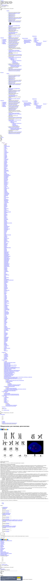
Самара (5, 296)
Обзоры (35, 41)
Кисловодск (6, 219)
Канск (5, 213)
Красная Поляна (7, 226)
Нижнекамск (6, 255)
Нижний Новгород (7, 256)
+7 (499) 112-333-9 (4, 564)
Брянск (5, 172)
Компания (2, 37)
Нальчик (5, 250)
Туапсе (5, 324)
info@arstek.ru (2, 414)
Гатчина (5, 185)
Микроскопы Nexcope (12, 29)
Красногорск (6, 227)
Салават (5, 295)
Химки (5, 335)
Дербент (5, 190)
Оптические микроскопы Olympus (14, 13)
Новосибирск (6, 261)
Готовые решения (25, 38)
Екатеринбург (6, 197)
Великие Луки (6, 174)
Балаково (5, 161)
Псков (5, 283)
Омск (5, 272)
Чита (5, 342)
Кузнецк (5, 231)
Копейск (5, 223)
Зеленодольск (6, 202)
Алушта (5, 151)
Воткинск (5, 184)
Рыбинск (5, 292)
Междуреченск (6, 241)
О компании (4, 39)
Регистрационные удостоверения (39, 43)
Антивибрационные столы (13, 45)
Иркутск (5, 206)
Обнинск (5, 269)
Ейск (5, 196)
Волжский (6, 180)
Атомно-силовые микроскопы (13, 43)
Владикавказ (6, 176)
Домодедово (6, 194)
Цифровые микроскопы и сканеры (14, 28)
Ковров (5, 220)
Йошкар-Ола (6, 208)
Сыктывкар (6, 318)
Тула (5, 325)
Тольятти (5, 322)
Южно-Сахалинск (7, 348)
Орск (5, 275)
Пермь (5, 278)
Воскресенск (6, 183)
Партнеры (4, 40)
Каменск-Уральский (7, 211)
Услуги (1, 547)
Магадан (5, 237)
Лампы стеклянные (13, 58)
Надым (5, 248)
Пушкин (5, 284)
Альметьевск (6, 152)
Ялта (5, 349)
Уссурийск (6, 329)
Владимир (6, 177)
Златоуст (5, 203)
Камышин (6, 212)
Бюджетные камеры (3, 554)
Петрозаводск (6, 279)
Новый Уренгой (6, 266)
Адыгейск (6, 148)
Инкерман (6, 205)
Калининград (6, 210)
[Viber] (3, 429)
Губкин (5, 189)
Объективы (12, 59)
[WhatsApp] (5, 429)
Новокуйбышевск (7, 258)
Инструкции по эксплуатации (38, 45)
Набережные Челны (7, 247)
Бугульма (5, 173)
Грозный (5, 188)
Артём (5, 158)
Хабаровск (6, 333)
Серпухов (5, 304)
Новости (35, 38)
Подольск (5, 280)
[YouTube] (2, 418)
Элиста (5, 346)
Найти (1, 571)
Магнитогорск (6, 238)
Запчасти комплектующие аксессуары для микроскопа (15, 380)
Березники (6, 168)
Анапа (5, 153)
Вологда (5, 181)
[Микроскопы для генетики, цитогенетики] (23, 459)
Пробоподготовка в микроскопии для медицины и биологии (15, 66)
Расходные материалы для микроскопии (15, 54)
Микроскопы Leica (12, 16)
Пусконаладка (2, 548)
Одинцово (6, 270)
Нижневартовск (6, 254)
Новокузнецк (6, 257)
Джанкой (5, 191)
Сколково (5, 306)
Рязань (5, 293)
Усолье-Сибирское (7, 328)
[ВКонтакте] (1, 429)
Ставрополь (6, 311)
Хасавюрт (5, 334)
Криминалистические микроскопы (14, 70)
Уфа (5, 331)
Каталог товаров (3, 551)
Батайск (5, 164)
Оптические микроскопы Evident (14, 102)
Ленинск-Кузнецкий (7, 234)
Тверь (5, 320)
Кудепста (5, 230)
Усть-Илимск (6, 330)
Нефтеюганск (6, 253)
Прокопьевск (6, 281)
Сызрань (5, 317)
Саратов (5, 298)
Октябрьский (6, 271)
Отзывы (3, 104)
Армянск (5, 157)
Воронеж (5, 182)
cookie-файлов (7, 578)
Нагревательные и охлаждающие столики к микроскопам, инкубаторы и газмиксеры (15, 51)
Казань (5, 209)
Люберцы (5, 236)
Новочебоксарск (7, 263)
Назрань (5, 249)
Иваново (5, 204)
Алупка (5, 150)
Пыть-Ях (5, 286)
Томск (5, 323)
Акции (35, 37)
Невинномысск (6, 251)
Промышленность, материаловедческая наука (27, 42)
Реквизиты (4, 43)
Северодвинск (6, 301)
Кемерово (5, 215)
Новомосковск (6, 259)
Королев (5, 224)
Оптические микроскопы (4, 552)
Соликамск (6, 308)
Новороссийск (6, 260)
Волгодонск (6, 179)
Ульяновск (6, 327)
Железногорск (6, 199)
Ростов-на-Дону (6, 290)
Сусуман (5, 316)
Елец (5, 198)
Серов (5, 303)
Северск (5, 302)
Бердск (5, 167)
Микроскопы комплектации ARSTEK (15, 18)
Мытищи (5, 246)
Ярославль (6, 350)
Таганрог (5, 319)
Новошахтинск (6, 265)
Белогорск (6, 166)
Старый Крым (6, 312)
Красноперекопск (7, 228)
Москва (5, 145)
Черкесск (5, 341)
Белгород (5, 165)
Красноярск (6, 229)
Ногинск (5, 267)
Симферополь (6, 305)
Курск (5, 233)
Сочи (5, 310)
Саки (5, 294)
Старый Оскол (6, 313)
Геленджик (6, 186)
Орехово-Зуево (6, 274)
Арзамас (5, 155)
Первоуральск (6, 277)
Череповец (6, 340)
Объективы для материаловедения (15, 62)
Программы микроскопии (13, 41)
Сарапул (5, 297)
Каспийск (5, 214)
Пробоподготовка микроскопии (14, 64)
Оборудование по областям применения (15, 131)
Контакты (44, 41)
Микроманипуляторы (12, 46)
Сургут (5, 315)
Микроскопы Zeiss (12, 14)
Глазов (5, 187)
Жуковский (6, 200)
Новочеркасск (6, 264)
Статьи (35, 39)
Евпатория (6, 195)
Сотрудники (4, 41)
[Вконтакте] (2, 416)
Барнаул (5, 163)
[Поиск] (1, 9)
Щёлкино (5, 343)
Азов (5, 149)
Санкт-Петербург (7, 146)
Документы (36, 104)
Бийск (5, 169)
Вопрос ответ (36, 40)
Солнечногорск (6, 309)
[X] (2, 429)
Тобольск (5, 321)
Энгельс (5, 347)
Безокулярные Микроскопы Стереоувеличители (13, 33)
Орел (5, 273)
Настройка (2, 549)
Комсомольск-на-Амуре (8, 222)
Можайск (5, 244)
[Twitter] (2, 417)
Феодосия (5, 332)
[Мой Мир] (7, 429)
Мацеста (5, 240)
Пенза (5, 276)
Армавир (5, 156)
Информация (34, 98)
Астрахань (6, 159)
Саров (5, 299)
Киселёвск (6, 218)
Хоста (5, 336)
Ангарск (5, 154)
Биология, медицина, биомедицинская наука (28, 40)
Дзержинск (6, 192)
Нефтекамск (6, 252)
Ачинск (5, 160)
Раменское (6, 288)
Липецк (5, 235)
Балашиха (5, 162)
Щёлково (5, 344)
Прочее (1, 550)
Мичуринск (6, 243)
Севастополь (6, 300)
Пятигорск (6, 287)
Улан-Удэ (5, 326)
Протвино (6, 282)
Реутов (5, 289)
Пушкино (5, 285)
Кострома (5, 225)
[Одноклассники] (2, 419)
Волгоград (6, 178)
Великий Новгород (7, 175)
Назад (6, 143)
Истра (5, 207)
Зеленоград (6, 201)
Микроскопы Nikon (12, 82)
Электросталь (6, 345)
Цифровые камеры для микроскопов (14, 21)
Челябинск (6, 339)
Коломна (5, 221)
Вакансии (4, 42)
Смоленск (5, 307)
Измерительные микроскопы (13, 38)
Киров (5, 217)
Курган (5, 232)
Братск (5, 171)
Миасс (5, 242)
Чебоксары (6, 338)
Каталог (8, 10)
